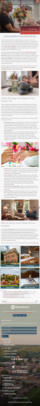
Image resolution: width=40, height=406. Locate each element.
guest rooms (17, 232)
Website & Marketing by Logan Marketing (20, 402)
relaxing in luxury (11, 229)
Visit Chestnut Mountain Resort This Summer (13, 297)
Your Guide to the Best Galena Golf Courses (13, 294)
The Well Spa (7, 179)
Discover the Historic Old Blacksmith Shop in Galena (15, 293)
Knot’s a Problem (8, 175)
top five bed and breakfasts (9, 48)
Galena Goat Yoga (8, 191)
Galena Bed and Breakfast (10, 46)
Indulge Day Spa (8, 168)
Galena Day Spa (7, 132)
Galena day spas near (30, 52)
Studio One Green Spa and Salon (11, 186)
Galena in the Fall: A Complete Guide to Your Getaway (15, 291)
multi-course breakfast (6, 58)
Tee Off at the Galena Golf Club (10, 296)
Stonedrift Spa (7, 122)
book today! (36, 242)
